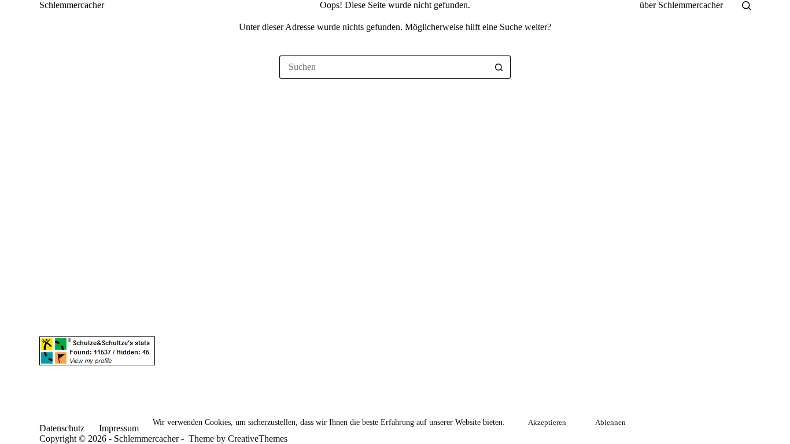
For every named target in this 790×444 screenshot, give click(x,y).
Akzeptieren (547, 422)
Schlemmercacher (71, 5)
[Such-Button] (499, 67)
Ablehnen (610, 422)
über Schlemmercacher (681, 5)
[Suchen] (746, 5)
